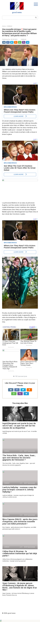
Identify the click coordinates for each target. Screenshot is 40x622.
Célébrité (23, 39)
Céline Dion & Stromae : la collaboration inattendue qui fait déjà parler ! (19, 553)
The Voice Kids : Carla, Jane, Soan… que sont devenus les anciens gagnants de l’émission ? (19, 457)
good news (17, 12)
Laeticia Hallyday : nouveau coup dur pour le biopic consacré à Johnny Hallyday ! (19, 489)
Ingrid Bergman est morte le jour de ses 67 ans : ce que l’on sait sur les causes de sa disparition (19, 425)
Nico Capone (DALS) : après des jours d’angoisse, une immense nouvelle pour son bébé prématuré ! (19, 521)
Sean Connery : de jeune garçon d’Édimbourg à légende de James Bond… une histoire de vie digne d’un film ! (19, 586)
